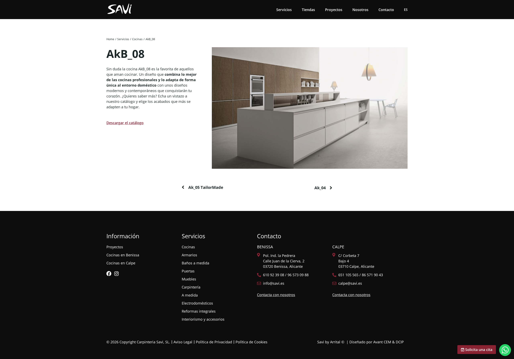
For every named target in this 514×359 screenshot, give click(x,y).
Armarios (189, 255)
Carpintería (191, 287)
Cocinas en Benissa (122, 255)
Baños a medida (195, 263)
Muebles (189, 279)
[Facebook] (108, 273)
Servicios (284, 9)
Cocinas (188, 246)
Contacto (386, 9)
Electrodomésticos (197, 303)
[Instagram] (116, 273)
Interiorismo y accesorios (203, 319)
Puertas (188, 271)
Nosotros (360, 9)
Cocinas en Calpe (120, 263)
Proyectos (333, 9)
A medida (190, 295)
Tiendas (308, 9)
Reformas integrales (199, 311)
